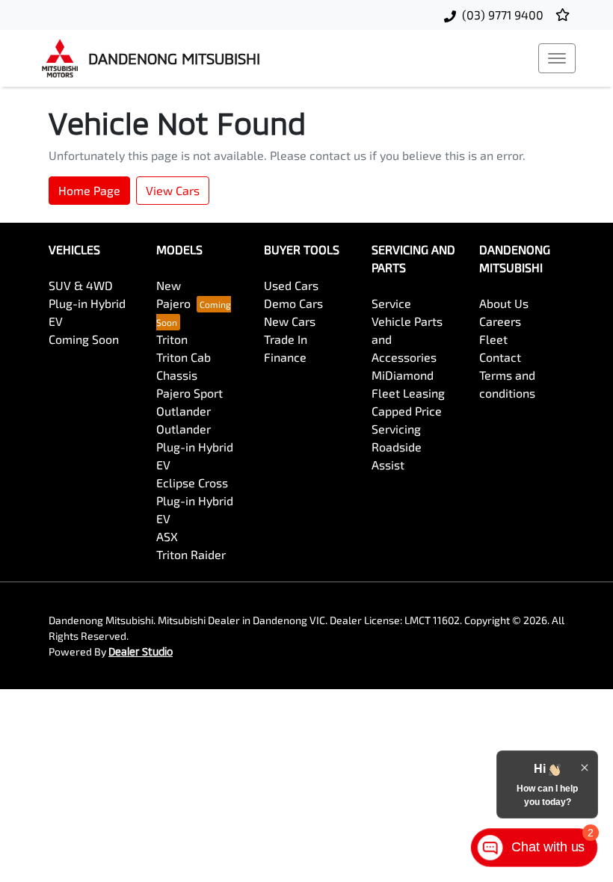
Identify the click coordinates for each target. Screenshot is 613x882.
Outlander (183, 411)
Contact (500, 357)
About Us (504, 303)
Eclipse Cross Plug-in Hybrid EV (194, 500)
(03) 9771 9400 (502, 14)
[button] (557, 58)
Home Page (89, 190)
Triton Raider (191, 554)
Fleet (493, 339)
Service (391, 303)
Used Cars (291, 285)
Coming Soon (84, 339)
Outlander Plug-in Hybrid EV (194, 447)
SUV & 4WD (81, 285)
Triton (172, 339)
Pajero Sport (189, 393)
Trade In (285, 339)
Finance (285, 357)
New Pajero (173, 294)
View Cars (173, 190)
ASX (167, 536)
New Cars (289, 321)
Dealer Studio (140, 651)
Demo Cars (293, 303)
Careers (500, 321)
